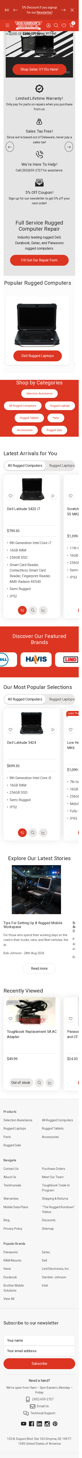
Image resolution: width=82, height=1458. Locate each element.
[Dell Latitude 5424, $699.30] (31, 722)
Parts (7, 1137)
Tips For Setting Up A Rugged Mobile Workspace (32, 925)
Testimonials (12, 1185)
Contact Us (11, 1168)
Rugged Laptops (14, 1128)
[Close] (72, 10)
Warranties (11, 1198)
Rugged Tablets (53, 1128)
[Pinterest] (55, 1423)
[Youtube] (23, 1423)
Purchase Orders (53, 1168)
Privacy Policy (12, 1228)
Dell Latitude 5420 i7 (23, 509)
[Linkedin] (39, 1423)
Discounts (49, 1220)
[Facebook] (31, 1423)
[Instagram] (47, 1423)
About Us (9, 1177)
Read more (39, 968)
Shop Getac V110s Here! (39, 70)
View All (8, 1299)
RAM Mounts (12, 1260)
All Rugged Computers (57, 1120)
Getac (46, 1252)
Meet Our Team (53, 1177)
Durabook (10, 1277)
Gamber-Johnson (54, 1277)
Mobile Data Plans (15, 1207)
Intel (45, 1285)
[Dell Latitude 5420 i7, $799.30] (31, 489)
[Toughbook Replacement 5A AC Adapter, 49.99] (31, 1011)
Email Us (43, 1406)
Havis (7, 1268)
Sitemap (48, 1228)
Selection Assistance (17, 1120)
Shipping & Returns (55, 1198)
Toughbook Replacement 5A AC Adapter (32, 1034)
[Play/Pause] (6, 10)
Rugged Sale (12, 1145)
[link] (39, 54)
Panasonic (10, 1252)
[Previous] (15, 10)
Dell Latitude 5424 (21, 742)
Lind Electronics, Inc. (55, 1268)
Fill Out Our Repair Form (39, 260)
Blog (6, 1220)
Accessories (50, 1137)
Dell (44, 1260)
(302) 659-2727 (43, 1399)
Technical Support (42, 1413)
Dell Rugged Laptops (37, 356)
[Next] (63, 10)
